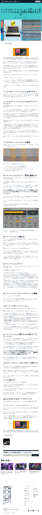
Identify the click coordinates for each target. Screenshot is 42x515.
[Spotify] (28, 510)
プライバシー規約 (6, 512)
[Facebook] (33, 510)
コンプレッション (14, 65)
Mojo (15, 17)
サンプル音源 (26, 493)
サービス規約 (13, 512)
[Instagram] (38, 510)
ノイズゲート (21, 342)
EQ (9, 65)
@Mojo (4, 447)
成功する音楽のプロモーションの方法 (35, 495)
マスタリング (26, 488)
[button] (15, 1)
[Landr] (5, 509)
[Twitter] (35, 510)
